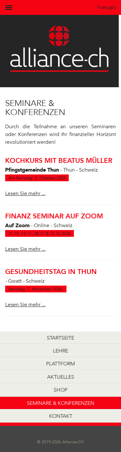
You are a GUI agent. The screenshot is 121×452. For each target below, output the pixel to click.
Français (106, 7)
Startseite (60, 338)
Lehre (60, 351)
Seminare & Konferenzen (60, 403)
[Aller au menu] (10, 7)
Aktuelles (60, 377)
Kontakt (60, 416)
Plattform (60, 364)
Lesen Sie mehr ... (25, 193)
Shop (60, 390)
